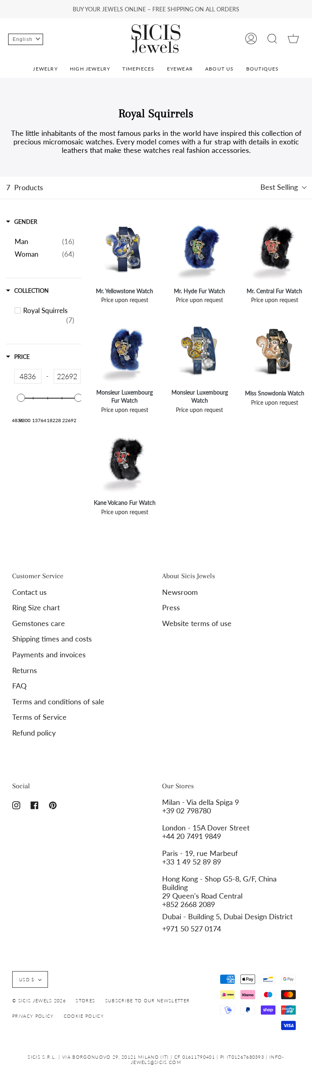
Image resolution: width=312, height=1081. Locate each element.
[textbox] (27, 376)
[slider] (21, 398)
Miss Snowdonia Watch (274, 393)
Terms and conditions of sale (58, 701)
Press (171, 607)
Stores (85, 1000)
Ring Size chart (36, 607)
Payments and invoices (49, 654)
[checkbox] (48, 315)
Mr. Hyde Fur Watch (199, 290)
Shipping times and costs (52, 639)
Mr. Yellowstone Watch (124, 290)
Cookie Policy (84, 1016)
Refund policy (34, 733)
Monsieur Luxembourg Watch (199, 396)
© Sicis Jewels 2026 (39, 1000)
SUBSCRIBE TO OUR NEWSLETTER (147, 1000)
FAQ (19, 686)
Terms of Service (39, 717)
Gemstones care (38, 623)
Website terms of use (197, 623)
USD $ (27, 979)
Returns (24, 670)
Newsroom (180, 592)
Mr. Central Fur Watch (274, 290)
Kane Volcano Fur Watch (125, 502)
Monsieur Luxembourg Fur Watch (124, 396)
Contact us (29, 592)
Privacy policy (33, 1016)
